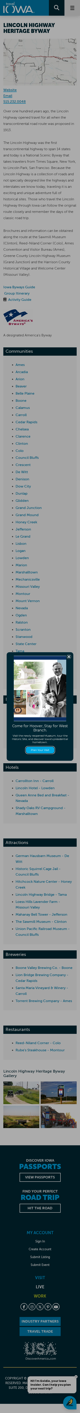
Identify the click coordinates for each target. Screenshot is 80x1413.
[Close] (69, 656)
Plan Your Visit (40, 750)
